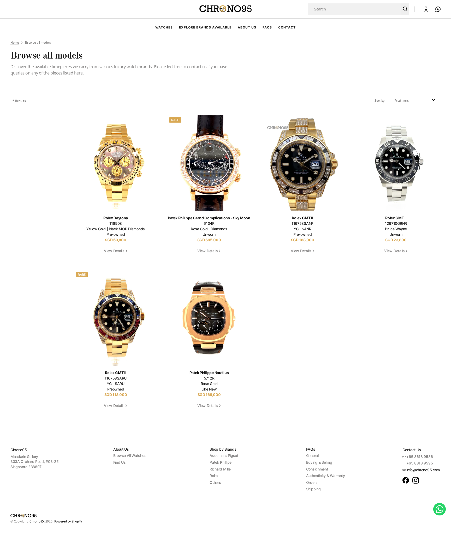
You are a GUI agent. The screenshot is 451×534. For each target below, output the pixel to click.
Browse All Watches (129, 455)
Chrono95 (36, 521)
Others (215, 482)
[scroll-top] (440, 523)
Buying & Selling (319, 462)
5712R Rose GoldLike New (209, 383)
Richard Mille (220, 469)
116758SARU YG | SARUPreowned (115, 383)
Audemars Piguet (224, 455)
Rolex (214, 475)
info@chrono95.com (423, 470)
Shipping (313, 489)
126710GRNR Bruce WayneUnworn (396, 229)
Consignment (317, 469)
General (312, 455)
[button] (426, 9)
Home (14, 43)
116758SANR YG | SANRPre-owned (302, 229)
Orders (312, 482)
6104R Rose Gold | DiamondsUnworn (209, 229)
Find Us (119, 462)
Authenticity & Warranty (325, 475)
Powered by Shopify (68, 521)
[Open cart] (436, 9)
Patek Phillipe (221, 462)
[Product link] (116, 187)
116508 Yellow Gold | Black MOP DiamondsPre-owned (115, 229)
